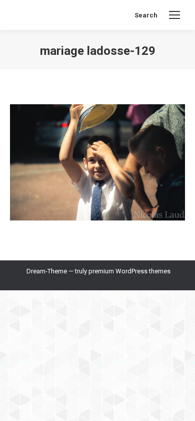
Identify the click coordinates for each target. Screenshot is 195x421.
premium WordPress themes (129, 271)
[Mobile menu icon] (175, 15)
